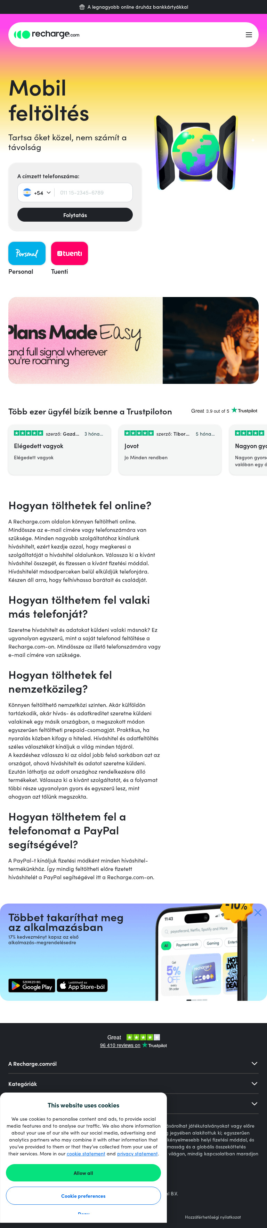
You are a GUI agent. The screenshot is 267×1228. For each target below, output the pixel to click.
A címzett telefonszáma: (48, 176)
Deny (83, 1213)
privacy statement (137, 1153)
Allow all (83, 1172)
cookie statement (86, 1153)
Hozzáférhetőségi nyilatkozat (213, 1217)
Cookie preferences (83, 1195)
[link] (31, 985)
